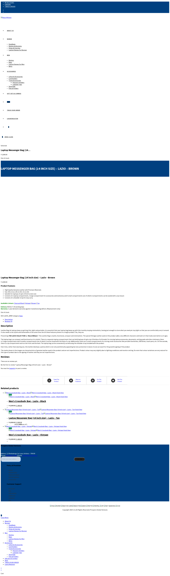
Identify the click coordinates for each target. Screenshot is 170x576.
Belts (10, 541)
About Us (8, 521)
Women (7, 523)
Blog (10, 500)
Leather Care (12, 495)
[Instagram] (6, 450)
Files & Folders (13, 557)
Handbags (12, 525)
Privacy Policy (12, 479)
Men (6, 533)
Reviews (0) (8, 321)
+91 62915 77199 (11, 455)
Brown (33, 303)
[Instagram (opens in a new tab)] (5, 12)
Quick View (60, 393)
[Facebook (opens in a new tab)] (5, 10)
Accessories (8, 543)
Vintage (27, 303)
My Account (9, 3)
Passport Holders (18, 551)
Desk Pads (12, 555)
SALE (6, 560)
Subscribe (79, 459)
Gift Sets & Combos (11, 558)
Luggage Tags (17, 553)
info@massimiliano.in (29, 455)
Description (9, 319)
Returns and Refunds (14, 475)
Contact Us (11, 498)
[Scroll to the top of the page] (1, 515)
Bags (21, 316)
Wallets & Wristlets (15, 527)
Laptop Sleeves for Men (16, 539)
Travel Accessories (15, 549)
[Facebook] (2, 450)
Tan (38, 303)
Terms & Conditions (14, 477)
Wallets (11, 535)
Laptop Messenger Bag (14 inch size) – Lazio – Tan (34, 417)
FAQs (10, 491)
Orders (8, 5)
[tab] (87, 319)
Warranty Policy (13, 472)
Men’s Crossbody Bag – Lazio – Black (27, 401)
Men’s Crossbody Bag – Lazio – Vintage (28, 434)
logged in (12, 368)
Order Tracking (12, 493)
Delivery (11, 470)
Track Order (10, 6)
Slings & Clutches (14, 529)
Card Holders (13, 547)
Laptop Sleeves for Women (18, 531)
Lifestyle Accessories (16, 545)
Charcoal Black (19, 303)
